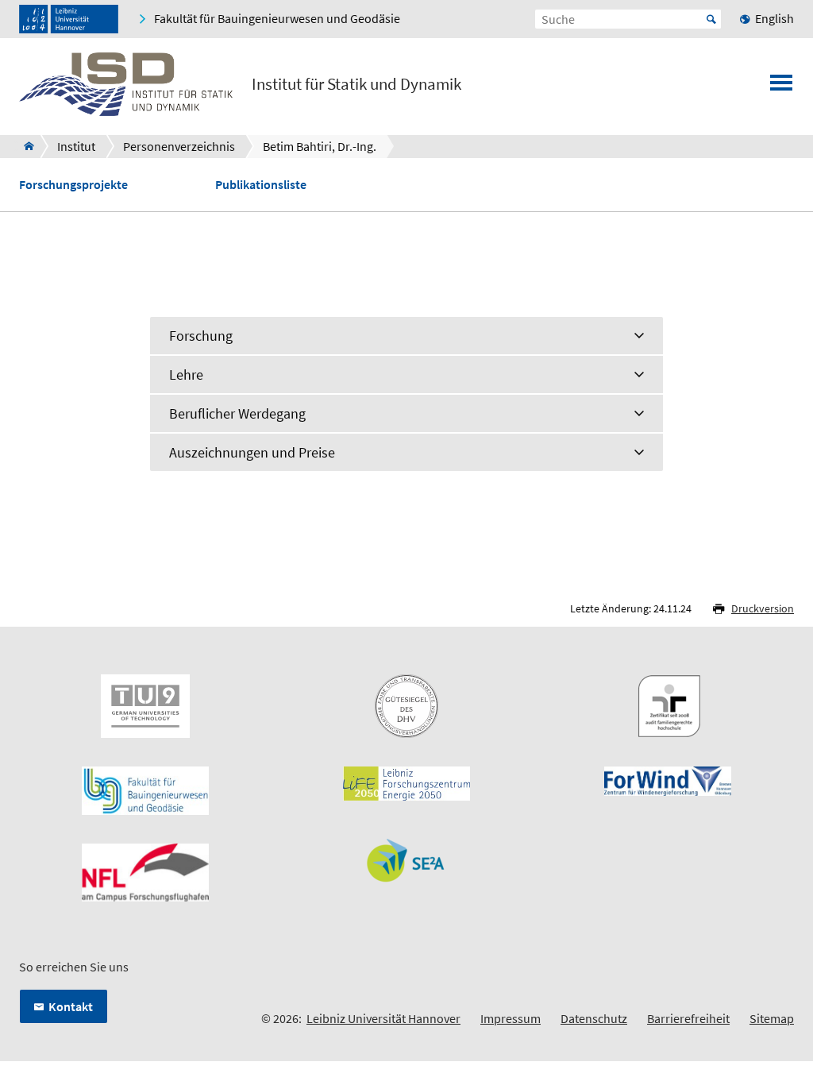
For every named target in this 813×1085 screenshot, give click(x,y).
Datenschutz (594, 1018)
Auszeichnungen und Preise (252, 452)
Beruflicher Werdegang (237, 413)
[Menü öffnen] (781, 87)
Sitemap (771, 1018)
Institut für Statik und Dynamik (356, 84)
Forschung (201, 335)
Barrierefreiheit (688, 1018)
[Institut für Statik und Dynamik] (24, 146)
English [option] (774, 18)
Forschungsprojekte (73, 184)
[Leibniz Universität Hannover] (68, 19)
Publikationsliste (260, 184)
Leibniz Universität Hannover (383, 1018)
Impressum (510, 1018)
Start (711, 19)
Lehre (186, 374)
